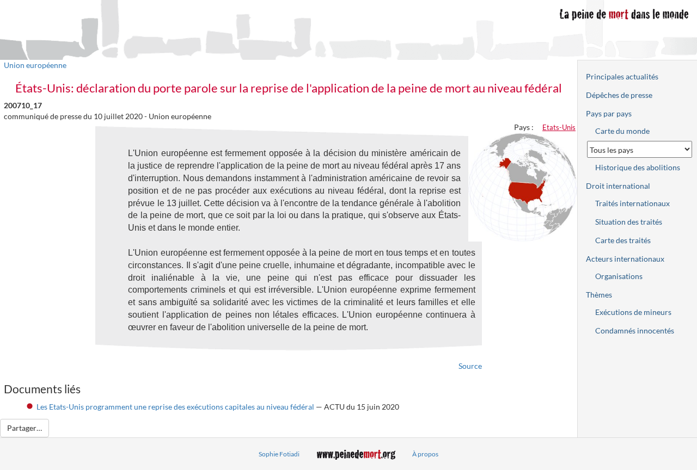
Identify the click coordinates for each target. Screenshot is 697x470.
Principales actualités (622, 76)
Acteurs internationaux (625, 258)
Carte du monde (622, 130)
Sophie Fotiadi (279, 454)
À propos (425, 454)
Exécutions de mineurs (633, 312)
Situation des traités (628, 221)
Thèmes (599, 294)
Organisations (619, 276)
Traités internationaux (632, 203)
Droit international (618, 185)
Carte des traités (623, 240)
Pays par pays (609, 113)
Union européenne (35, 65)
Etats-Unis (559, 127)
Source (470, 365)
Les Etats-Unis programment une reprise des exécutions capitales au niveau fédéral (175, 406)
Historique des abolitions (637, 167)
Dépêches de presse (619, 95)
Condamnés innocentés (634, 330)
